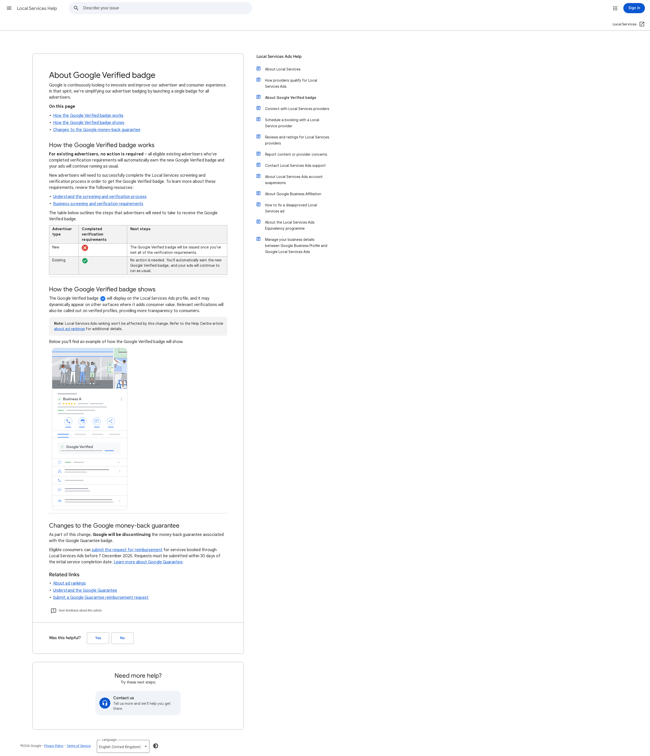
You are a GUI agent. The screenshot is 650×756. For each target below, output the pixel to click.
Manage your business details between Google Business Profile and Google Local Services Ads (296, 245)
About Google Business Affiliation (293, 194)
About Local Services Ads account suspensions (294, 179)
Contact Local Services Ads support (295, 165)
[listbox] (123, 746)
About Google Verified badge (290, 97)
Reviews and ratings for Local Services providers (297, 140)
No (122, 638)
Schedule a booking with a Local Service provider (292, 123)
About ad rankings (69, 583)
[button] (9, 8)
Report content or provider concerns (296, 154)
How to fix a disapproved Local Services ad (291, 208)
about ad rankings (69, 329)
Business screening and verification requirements (98, 203)
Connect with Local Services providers (297, 108)
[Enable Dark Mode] (156, 746)
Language (109, 740)
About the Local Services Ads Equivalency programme (289, 225)
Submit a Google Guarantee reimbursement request (101, 597)
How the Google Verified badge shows (88, 122)
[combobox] (167, 8)
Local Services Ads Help (279, 56)
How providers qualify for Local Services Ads (291, 83)
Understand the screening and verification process (100, 196)
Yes (98, 638)
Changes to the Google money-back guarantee (96, 129)
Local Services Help (37, 8)
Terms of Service (79, 746)
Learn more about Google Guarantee (148, 562)
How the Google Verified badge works (88, 115)
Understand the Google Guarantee (85, 590)
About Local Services (282, 69)
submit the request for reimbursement (127, 549)
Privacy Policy (53, 746)
